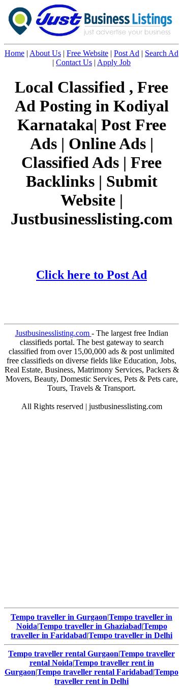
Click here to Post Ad (91, 274)
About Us (45, 53)
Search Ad (161, 53)
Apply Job (114, 62)
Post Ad (126, 53)
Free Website (87, 53)
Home (14, 53)
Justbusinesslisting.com (53, 333)
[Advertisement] (91, 511)
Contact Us (74, 62)
